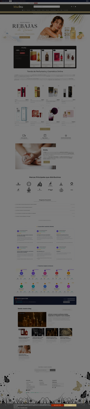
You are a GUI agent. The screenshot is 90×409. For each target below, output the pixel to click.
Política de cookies (17, 407)
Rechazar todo (57, 405)
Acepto (70, 405)
